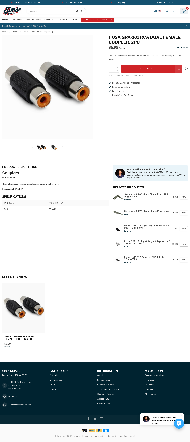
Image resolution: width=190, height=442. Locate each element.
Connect (63, 19)
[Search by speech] (77, 11)
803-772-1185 (15, 396)
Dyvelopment (129, 436)
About (100, 375)
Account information (154, 375)
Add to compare (116, 75)
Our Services (32, 19)
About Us (48, 19)
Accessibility (103, 398)
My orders (149, 379)
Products (16, 19)
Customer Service (105, 394)
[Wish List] (174, 11)
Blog (74, 19)
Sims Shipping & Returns (109, 389)
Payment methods (105, 384)
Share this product (134, 75)
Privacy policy (103, 379)
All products (150, 394)
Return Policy (103, 403)
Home (5, 19)
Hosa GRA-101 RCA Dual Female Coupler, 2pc (33, 32)
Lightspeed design (112, 436)
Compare (149, 389)
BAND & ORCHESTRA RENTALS (97, 19)
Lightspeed (98, 436)
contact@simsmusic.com (19, 404)
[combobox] (56, 11)
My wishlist (150, 384)
